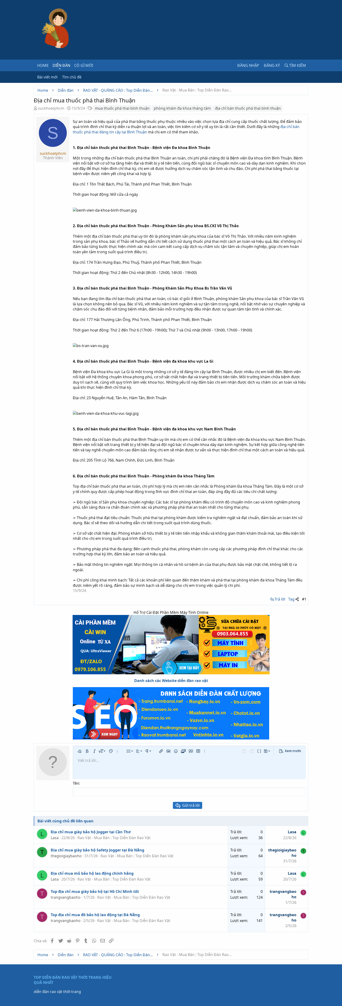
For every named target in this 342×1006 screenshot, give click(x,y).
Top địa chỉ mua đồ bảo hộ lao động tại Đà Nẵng (95, 914)
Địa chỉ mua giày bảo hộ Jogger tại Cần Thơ (91, 831)
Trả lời (280, 599)
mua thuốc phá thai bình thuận (122, 108)
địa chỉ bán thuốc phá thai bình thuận (248, 108)
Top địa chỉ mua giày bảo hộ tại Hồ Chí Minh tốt (95, 891)
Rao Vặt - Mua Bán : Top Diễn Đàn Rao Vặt (114, 837)
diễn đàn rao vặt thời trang (57, 991)
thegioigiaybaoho (66, 855)
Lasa (55, 837)
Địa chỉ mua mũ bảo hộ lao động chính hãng (92, 873)
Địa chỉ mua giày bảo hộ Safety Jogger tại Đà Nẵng (97, 850)
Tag (291, 599)
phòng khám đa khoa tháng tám (182, 108)
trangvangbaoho (65, 897)
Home (43, 65)
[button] (60, 68)
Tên (76, 783)
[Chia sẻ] (297, 599)
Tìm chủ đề (71, 77)
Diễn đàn (61, 65)
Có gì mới (83, 65)
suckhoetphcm (51, 108)
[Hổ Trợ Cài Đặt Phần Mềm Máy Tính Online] (171, 644)
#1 (304, 599)
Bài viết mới (47, 77)
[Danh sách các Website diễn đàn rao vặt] (171, 713)
